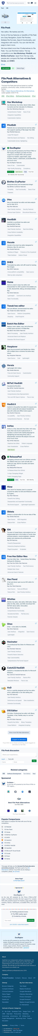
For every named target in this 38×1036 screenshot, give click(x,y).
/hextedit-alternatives (8, 217)
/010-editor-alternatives (8, 708)
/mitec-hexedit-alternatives (10, 381)
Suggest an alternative (19, 739)
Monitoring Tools (21, 1018)
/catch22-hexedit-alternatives (10, 666)
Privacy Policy (14, 1025)
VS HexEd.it (7, 840)
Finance (29, 1018)
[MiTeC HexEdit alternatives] (4, 384)
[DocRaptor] (4, 149)
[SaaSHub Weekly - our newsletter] (28, 3)
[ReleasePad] (4, 457)
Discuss (24, 978)
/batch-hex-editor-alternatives (11, 322)
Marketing (25, 1014)
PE (3, 126)
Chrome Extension (7, 991)
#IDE (3, 96)
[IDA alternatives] (4, 530)
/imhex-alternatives (7, 424)
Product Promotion (8, 978)
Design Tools (27, 1011)
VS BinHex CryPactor (10, 835)
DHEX (12, 61)
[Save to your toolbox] (5, 22)
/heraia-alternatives (7, 363)
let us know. (16, 871)
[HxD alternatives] (4, 688)
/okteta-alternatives (7, 510)
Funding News (6, 996)
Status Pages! (6, 994)
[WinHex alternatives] (4, 600)
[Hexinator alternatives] (4, 642)
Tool (34, 773)
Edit (3, 64)
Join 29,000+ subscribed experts (19, 924)
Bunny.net (16, 1028)
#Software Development (23, 96)
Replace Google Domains (27, 1002)
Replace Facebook (25, 989)
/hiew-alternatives (7, 485)
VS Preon (7, 856)
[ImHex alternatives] (4, 427)
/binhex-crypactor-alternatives (11, 180)
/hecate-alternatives (7, 240)
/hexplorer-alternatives (8, 344)
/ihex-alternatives (7, 197)
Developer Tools (16, 1011)
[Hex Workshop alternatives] (4, 103)
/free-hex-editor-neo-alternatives (11, 554)
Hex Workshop (19, 53)
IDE (4, 773)
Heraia (3, 61)
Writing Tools (26, 1016)
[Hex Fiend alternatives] (4, 580)
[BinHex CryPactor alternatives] (4, 182)
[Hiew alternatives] (4, 487)
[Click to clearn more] (19, 940)
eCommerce (14, 1016)
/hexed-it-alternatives (8, 402)
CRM (3, 1014)
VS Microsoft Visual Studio (12, 851)
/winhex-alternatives (8, 597)
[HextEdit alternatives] (4, 220)
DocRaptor (18, 895)
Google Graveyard (25, 999)
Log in (3, 759)
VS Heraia (7, 832)
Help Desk (9, 1014)
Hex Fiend (31, 58)
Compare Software (7, 989)
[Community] (31, 3)
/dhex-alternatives (7, 260)
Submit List (5, 999)
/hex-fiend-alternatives (8, 577)
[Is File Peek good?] (13, 68)
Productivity (17, 1014)
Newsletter (5, 1002)
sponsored (26, 947)
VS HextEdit (7, 848)
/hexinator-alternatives (8, 640)
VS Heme (7, 858)
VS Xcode (7, 853)
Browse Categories (8, 986)
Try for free (11, 171)
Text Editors (26, 773)
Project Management (8, 1018)
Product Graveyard (25, 996)
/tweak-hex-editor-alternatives (11, 304)
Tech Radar (23, 986)
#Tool (33, 96)
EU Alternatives (24, 1004)
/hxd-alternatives (7, 686)
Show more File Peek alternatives (19, 732)
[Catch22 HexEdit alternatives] (4, 668)
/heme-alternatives (7, 280)
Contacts (18, 978)
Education (5, 1020)
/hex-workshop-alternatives (10, 100)
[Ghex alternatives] (4, 625)
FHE (3, 557)
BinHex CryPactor (8, 56)
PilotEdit (29, 53)
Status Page (20, 68)
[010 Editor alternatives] (4, 711)
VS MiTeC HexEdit (9, 845)
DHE (3, 263)
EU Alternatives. (29, 91)
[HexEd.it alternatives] (4, 405)
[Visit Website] (35, 124)
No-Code (7, 1011)
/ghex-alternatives (7, 622)
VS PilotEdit (7, 827)
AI (2, 1011)
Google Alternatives (25, 991)
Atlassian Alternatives (26, 994)
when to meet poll (15, 1032)
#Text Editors (10, 96)
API (34, 978)
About (30, 978)
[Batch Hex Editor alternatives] (4, 324)
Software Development (14, 773)
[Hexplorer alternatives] (4, 347)
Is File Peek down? (19, 880)
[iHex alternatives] (4, 200)
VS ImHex (7, 843)
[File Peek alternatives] (5, 16)
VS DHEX (7, 837)
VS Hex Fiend (8, 829)
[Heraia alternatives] (4, 366)
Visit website (5, 68)
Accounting (5, 1016)
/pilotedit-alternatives (8, 123)
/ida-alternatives (6, 527)
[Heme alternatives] (4, 283)
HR (20, 1016)
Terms (22, 1025)
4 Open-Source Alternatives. (14, 91)
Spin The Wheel (17, 1030)
